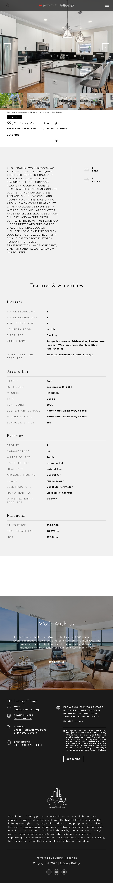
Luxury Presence (65, 857)
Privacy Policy (97, 750)
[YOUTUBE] (64, 872)
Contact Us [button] (56, 662)
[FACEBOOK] (49, 872)
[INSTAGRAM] (56, 872)
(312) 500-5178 (23, 718)
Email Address (73, 721)
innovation (30, 827)
